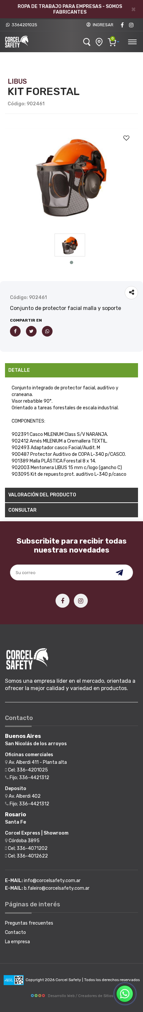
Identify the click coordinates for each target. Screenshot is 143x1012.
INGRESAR (102, 24)
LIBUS (17, 81)
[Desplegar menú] (132, 41)
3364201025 (23, 24)
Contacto (15, 932)
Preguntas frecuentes (29, 923)
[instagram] (131, 25)
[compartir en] (131, 292)
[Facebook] (122, 25)
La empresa (17, 942)
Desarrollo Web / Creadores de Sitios (80, 996)
